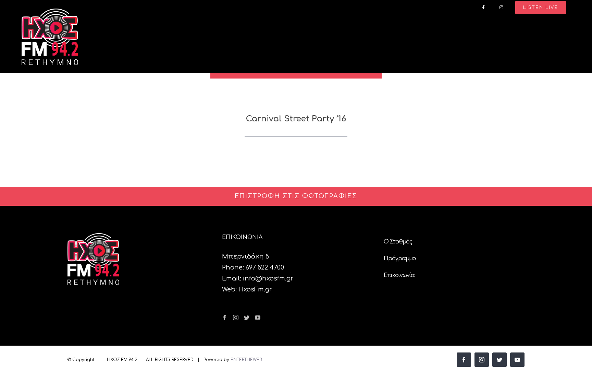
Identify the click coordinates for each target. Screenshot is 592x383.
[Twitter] (246, 317)
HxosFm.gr (255, 289)
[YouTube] (257, 317)
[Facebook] (224, 317)
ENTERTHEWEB (246, 359)
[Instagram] (235, 317)
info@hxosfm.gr (268, 278)
